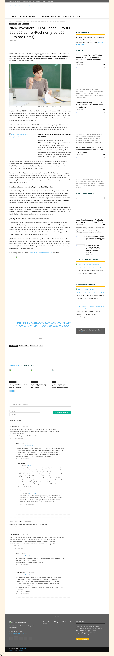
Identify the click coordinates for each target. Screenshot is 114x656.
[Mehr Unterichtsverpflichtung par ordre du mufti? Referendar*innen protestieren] (90, 122)
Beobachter (32, 493)
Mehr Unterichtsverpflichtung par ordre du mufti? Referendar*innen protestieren (89, 104)
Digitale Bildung (18, 21)
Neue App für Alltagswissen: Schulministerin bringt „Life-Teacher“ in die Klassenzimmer (60, 385)
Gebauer (21, 345)
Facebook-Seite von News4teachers (40, 253)
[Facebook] (91, 1)
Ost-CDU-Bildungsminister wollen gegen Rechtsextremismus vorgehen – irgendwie (18, 385)
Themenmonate (34, 16)
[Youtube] (103, 1)
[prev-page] (10, 391)
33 (103, 64)
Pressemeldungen (64, 16)
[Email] (38, 47)
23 (103, 109)
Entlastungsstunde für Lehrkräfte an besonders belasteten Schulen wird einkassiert (89, 149)
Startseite (25, 1)
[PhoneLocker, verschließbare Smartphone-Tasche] (22, 144)
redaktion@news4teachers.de (18, 633)
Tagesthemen (25, 23)
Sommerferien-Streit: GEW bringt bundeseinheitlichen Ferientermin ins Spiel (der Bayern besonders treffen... (89, 58)
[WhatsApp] (30, 47)
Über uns (31, 1)
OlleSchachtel (29, 445)
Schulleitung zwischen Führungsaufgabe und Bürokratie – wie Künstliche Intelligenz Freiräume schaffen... (94, 249)
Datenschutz (12, 650)
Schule (41, 345)
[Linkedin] (97, 1)
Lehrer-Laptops (34, 345)
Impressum (50, 1)
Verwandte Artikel (15, 365)
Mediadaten (38, 1)
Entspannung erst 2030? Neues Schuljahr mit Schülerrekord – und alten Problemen (40, 385)
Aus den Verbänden (49, 16)
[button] (102, 16)
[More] (47, 47)
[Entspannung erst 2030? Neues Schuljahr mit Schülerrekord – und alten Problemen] (40, 376)
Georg (29, 465)
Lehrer (26, 345)
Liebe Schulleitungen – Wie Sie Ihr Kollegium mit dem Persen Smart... (90, 221)
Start (10, 21)
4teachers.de (23, 648)
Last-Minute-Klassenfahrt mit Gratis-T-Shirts (90, 268)
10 (103, 154)
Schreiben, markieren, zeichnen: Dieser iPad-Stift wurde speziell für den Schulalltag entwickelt (95, 238)
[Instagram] (94, 1)
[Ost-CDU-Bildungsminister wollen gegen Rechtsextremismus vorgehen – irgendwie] (19, 376)
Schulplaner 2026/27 (60, 622)
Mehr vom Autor (29, 365)
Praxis (19, 23)
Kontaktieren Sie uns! (85, 332)
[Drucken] (42, 47)
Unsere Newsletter (82, 33)
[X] (100, 1)
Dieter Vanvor (29, 556)
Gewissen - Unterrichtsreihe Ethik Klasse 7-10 (90, 293)
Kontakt (44, 1)
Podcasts (76, 16)
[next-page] (13, 391)
